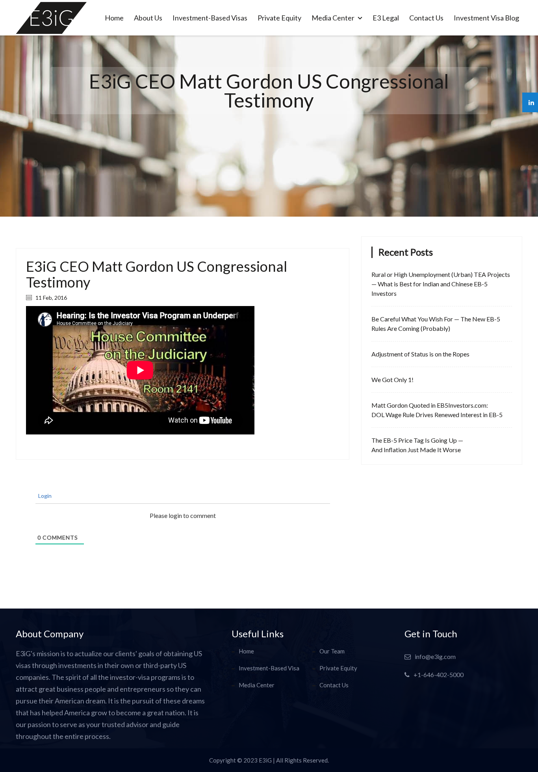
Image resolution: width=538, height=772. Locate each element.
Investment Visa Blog (486, 17)
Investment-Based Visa (269, 668)
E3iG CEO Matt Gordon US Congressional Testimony (156, 274)
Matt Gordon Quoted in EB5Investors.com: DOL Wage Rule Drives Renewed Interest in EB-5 (437, 409)
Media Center (334, 17)
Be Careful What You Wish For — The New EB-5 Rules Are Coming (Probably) (435, 323)
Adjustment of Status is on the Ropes (420, 354)
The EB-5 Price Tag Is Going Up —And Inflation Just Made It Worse (417, 444)
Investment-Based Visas (210, 17)
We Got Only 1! (392, 379)
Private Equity (279, 17)
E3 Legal (386, 17)
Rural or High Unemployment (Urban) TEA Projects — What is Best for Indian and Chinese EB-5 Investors (440, 284)
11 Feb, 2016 (50, 297)
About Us (148, 17)
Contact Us (426, 17)
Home (114, 17)
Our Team (332, 651)
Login (44, 495)
